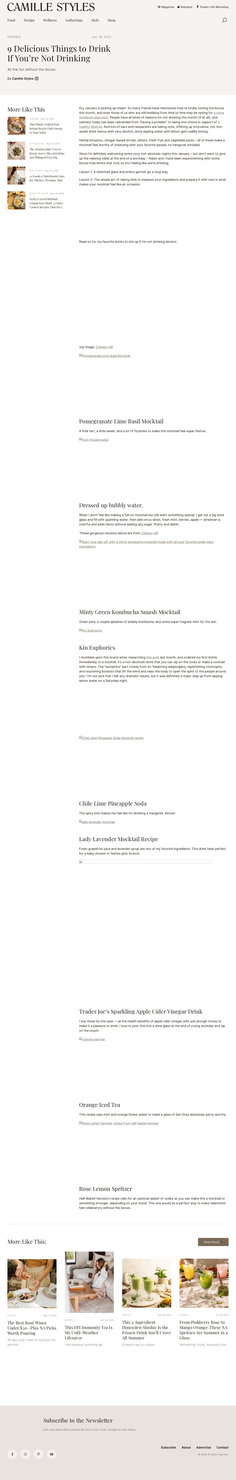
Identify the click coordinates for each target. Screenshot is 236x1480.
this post (152, 657)
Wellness (36, 170)
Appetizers (37, 143)
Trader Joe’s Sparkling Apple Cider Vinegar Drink (140, 1011)
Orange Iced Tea (99, 1104)
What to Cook (39, 193)
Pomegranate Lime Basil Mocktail (121, 421)
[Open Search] (224, 20)
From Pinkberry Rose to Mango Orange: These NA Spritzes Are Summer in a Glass (204, 1329)
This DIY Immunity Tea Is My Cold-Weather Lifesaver (88, 1332)
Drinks (14, 37)
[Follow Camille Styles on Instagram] (37, 79)
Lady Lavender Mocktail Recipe (118, 838)
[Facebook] (12, 1454)
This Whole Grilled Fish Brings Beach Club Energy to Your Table (46, 128)
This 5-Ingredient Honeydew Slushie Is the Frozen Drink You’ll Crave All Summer (146, 1329)
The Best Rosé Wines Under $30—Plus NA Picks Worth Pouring (31, 1328)
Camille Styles (23, 78)
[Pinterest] (38, 1454)
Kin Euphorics (97, 647)
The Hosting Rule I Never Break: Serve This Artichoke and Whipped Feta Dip (47, 153)
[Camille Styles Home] (51, 7)
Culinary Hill (104, 347)
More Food (211, 1242)
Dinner (34, 118)
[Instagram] (25, 1454)
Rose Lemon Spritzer (105, 1188)
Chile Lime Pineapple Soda (113, 803)
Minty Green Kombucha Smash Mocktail (129, 611)
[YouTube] (51, 1454)
